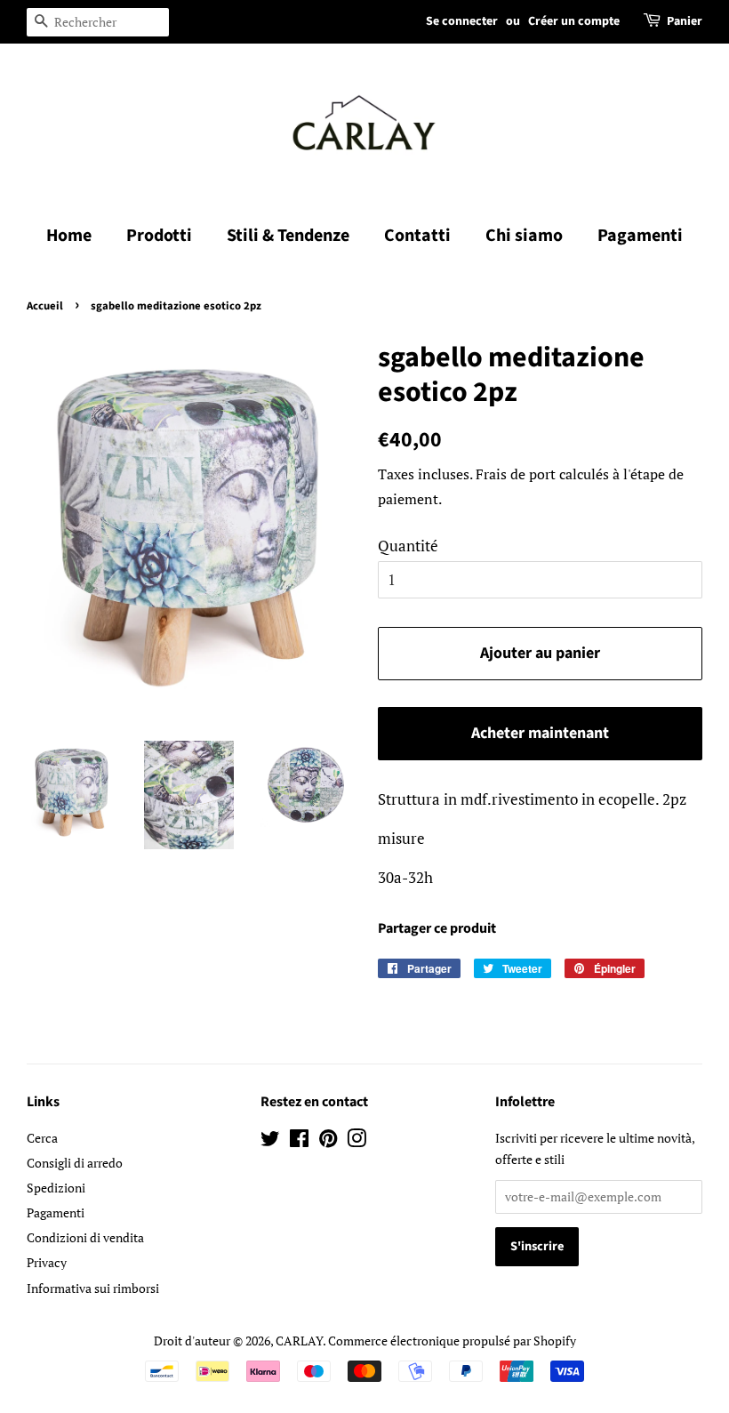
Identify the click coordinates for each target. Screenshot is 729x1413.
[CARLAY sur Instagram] (356, 1141)
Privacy (47, 1262)
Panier (684, 21)
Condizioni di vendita (85, 1237)
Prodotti (159, 235)
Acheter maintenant (540, 733)
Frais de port (516, 474)
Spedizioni (56, 1187)
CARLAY (299, 1340)
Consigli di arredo (75, 1162)
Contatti (417, 235)
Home (69, 235)
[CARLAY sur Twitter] (270, 1141)
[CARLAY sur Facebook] (299, 1141)
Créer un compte (574, 21)
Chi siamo (524, 235)
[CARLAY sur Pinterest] (328, 1141)
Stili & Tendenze (288, 235)
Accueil (45, 306)
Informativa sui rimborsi (93, 1288)
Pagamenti (640, 235)
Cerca (42, 1137)
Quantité (408, 545)
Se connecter (462, 21)
